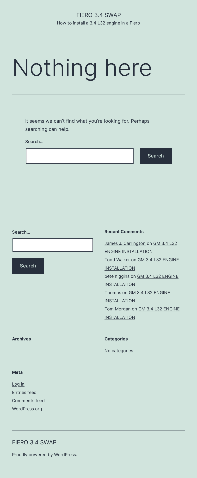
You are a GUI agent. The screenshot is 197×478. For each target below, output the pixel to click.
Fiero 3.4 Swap (98, 15)
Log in (18, 384)
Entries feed (24, 392)
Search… (34, 141)
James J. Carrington (125, 243)
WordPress (65, 454)
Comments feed (28, 400)
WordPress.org (27, 408)
